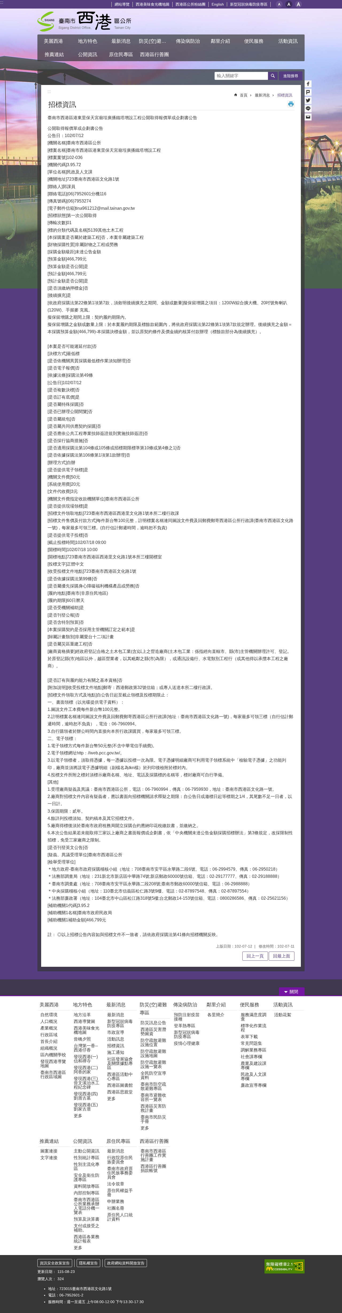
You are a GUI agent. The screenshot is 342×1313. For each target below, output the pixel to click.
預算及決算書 (86, 1219)
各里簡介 (215, 1014)
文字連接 (48, 1157)
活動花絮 (282, 1014)
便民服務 (250, 1004)
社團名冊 (115, 1208)
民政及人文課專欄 (253, 1076)
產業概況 (48, 1028)
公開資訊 (82, 1141)
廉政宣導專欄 (253, 1085)
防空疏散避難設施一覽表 (153, 1064)
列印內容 (290, 103)
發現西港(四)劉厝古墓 (86, 1096)
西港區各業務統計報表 (86, 1238)
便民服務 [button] (254, 41)
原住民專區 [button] (121, 54)
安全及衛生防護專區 (86, 1177)
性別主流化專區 (86, 1166)
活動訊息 (115, 1039)
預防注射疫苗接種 (187, 1016)
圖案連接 (48, 1151)
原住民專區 (118, 1141)
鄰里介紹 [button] (221, 41)
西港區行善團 (154, 1141)
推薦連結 (49, 1141)
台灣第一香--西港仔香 (86, 1047)
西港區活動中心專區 (120, 1076)
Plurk (308, 92)
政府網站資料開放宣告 (126, 1263)
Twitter (308, 100)
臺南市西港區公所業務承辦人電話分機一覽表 (86, 1206)
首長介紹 (48, 1041)
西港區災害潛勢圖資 (153, 1031)
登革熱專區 (184, 1025)
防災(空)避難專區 (153, 1008)
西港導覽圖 (84, 1021)
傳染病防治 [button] (188, 41)
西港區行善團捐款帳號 (153, 1168)
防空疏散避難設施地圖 (153, 1053)
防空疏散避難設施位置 (153, 1042)
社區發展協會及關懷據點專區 (120, 1063)
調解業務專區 (253, 1050)
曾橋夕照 (82, 1039)
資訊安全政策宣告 (55, 1263)
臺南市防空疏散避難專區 (153, 1086)
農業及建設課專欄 (253, 1065)
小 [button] (279, 4)
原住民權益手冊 (120, 1192)
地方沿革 (82, 1014)
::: (1, 2)
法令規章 (115, 1184)
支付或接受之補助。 (86, 1228)
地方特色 (82, 1004)
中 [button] (288, 4)
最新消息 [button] (121, 41)
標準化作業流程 (253, 1027)
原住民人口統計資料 (120, 1217)
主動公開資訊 (86, 1151)
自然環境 (48, 1014)
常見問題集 (251, 1043)
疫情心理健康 (187, 1043)
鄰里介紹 (217, 1004)
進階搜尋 (290, 76)
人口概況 (48, 1021)
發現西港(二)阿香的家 (86, 1069)
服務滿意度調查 (253, 1016)
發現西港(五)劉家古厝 (86, 1106)
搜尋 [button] (273, 76)
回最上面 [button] (281, 956)
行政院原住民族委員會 (120, 1159)
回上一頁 (255, 956)
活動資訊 (283, 1004)
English (218, 4)
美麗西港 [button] (54, 41)
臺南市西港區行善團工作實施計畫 (153, 1155)
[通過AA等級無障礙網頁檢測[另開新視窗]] (285, 1266)
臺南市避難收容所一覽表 (153, 1097)
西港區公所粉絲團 (190, 4)
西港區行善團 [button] (154, 54)
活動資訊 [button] (288, 41)
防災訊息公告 (153, 1022)
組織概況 (48, 1048)
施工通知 (115, 1052)
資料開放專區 (86, 1186)
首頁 (243, 95)
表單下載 (249, 1036)
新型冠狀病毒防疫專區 (248, 4)
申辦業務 (115, 1201)
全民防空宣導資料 (153, 1075)
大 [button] (298, 4)
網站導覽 (122, 4)
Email (308, 117)
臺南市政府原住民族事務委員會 (120, 1172)
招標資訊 (284, 95)
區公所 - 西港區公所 (84, 21)
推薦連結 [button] (54, 54)
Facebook (308, 83)
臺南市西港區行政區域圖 (53, 1074)
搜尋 (219, 74)
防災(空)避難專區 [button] (155, 41)
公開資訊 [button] (87, 54)
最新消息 (262, 95)
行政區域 (48, 1035)
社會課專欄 (251, 1056)
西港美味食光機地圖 (152, 4)
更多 (78, 1115)
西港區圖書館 (120, 1085)
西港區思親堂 (120, 1092)
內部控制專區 (86, 1193)
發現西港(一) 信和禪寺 (86, 1058)
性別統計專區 (86, 1157)
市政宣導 (115, 1032)
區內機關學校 (53, 1055)
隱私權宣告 (88, 1263)
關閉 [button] (294, 991)
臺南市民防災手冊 (153, 1119)
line (308, 108)
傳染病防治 (185, 1004)
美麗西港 (50, 1004)
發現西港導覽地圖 (53, 1063)
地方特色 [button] (87, 41)
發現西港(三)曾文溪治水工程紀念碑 (86, 1082)
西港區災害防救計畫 (153, 1108)
